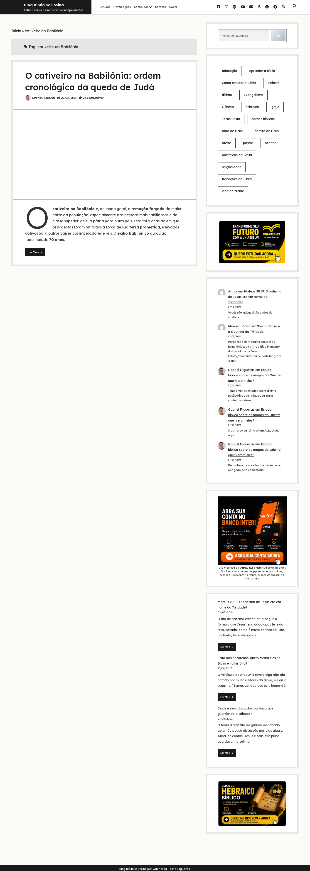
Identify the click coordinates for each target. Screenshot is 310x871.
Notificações (122, 7)
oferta (226, 143)
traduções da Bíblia (237, 179)
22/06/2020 (69, 97)
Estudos (105, 7)
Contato (160, 7)
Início (16, 31)
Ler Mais (36, 253)
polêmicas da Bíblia (237, 155)
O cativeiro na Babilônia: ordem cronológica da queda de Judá (104, 154)
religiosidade (231, 167)
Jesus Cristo (231, 119)
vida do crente (233, 191)
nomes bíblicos (263, 119)
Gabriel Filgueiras (43, 97)
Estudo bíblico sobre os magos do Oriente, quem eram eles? (254, 375)
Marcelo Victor (239, 326)
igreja (275, 107)
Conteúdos (141, 7)
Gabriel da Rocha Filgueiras (171, 869)
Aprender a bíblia (262, 71)
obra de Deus (232, 131)
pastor (248, 143)
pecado (271, 143)
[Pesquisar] (278, 35)
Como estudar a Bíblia (239, 83)
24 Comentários (93, 97)
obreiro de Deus (266, 131)
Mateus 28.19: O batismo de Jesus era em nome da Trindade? (254, 296)
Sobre (173, 7)
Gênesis (228, 107)
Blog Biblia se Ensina (44, 5)
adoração (229, 71)
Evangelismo (253, 95)
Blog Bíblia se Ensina (133, 869)
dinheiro (274, 83)
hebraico (252, 107)
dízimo (227, 95)
